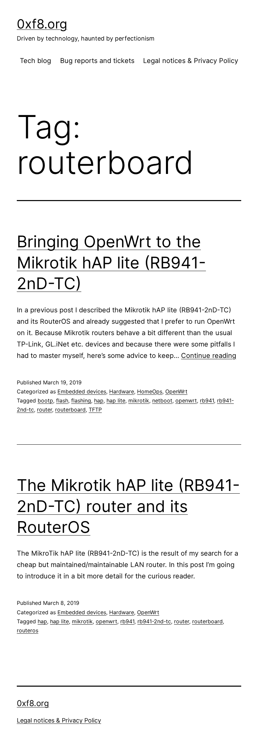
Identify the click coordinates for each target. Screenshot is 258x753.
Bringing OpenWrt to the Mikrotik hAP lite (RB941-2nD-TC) (111, 262)
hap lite (115, 400)
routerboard (70, 409)
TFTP (95, 409)
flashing (81, 400)
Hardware (121, 391)
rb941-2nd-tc (154, 621)
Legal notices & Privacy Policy (190, 61)
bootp (45, 400)
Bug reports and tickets (97, 61)
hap (98, 400)
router (44, 409)
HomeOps (149, 391)
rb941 (207, 400)
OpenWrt (176, 391)
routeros (27, 630)
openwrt (186, 400)
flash (62, 400)
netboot (162, 400)
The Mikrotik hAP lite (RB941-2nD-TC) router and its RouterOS (128, 506)
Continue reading (208, 356)
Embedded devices (81, 391)
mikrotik (138, 400)
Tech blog (35, 61)
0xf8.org (42, 24)
